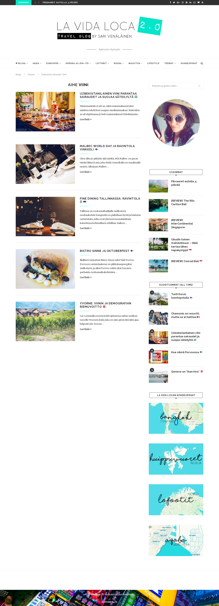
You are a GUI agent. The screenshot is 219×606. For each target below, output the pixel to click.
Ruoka (118, 63)
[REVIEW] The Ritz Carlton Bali (182, 202)
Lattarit (101, 63)
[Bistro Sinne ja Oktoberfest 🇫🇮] (45, 269)
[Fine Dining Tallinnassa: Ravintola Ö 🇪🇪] (45, 216)
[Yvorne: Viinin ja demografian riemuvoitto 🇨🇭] (45, 321)
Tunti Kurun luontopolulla (180, 296)
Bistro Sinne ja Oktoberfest (105, 251)
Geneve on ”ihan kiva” (185, 371)
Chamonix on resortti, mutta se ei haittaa (185, 315)
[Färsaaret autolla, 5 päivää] (158, 186)
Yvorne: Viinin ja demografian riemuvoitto (105, 305)
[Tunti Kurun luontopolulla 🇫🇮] (158, 299)
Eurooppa (52, 63)
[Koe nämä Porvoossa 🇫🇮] (158, 357)
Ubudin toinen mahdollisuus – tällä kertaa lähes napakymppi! (184, 245)
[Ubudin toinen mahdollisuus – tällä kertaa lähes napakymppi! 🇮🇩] (158, 244)
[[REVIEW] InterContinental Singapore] (158, 224)
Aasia (36, 63)
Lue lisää (84, 119)
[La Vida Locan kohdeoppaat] (176, 404)
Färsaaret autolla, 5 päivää (60, 2)
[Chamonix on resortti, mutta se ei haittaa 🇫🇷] (158, 318)
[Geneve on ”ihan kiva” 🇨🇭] (158, 376)
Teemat (169, 63)
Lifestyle (153, 63)
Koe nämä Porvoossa (185, 352)
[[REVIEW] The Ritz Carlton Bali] (158, 205)
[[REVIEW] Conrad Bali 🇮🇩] (158, 266)
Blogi (22, 63)
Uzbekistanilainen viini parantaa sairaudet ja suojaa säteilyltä (108, 95)
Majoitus (134, 63)
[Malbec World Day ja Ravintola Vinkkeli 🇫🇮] (45, 164)
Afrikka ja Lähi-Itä (77, 63)
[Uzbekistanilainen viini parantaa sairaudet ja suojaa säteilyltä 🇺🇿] (45, 111)
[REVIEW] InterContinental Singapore (182, 224)
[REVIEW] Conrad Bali (185, 261)
